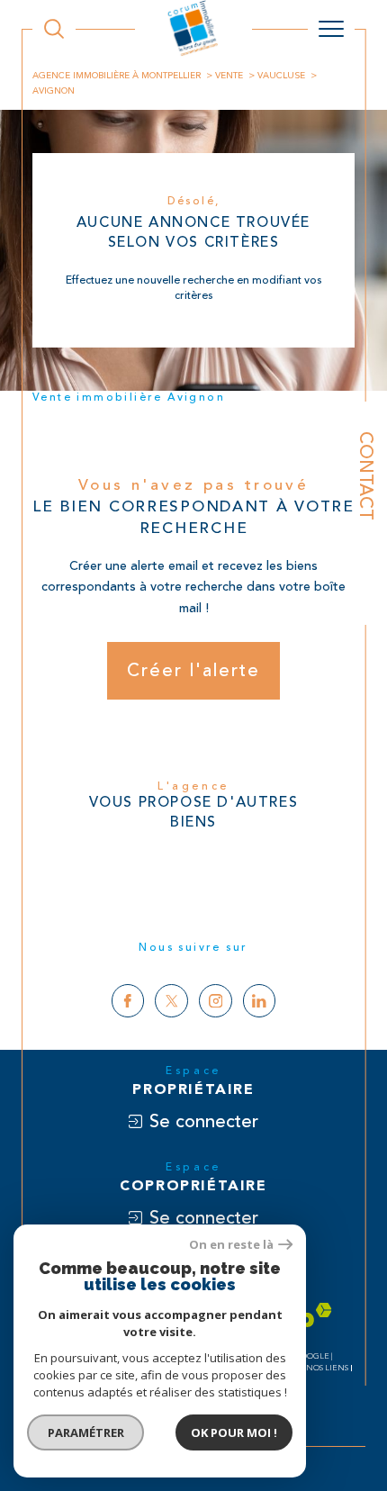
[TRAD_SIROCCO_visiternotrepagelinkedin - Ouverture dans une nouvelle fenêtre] (259, 1000)
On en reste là (231, 1245)
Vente (229, 75)
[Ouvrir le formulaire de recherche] (54, 29)
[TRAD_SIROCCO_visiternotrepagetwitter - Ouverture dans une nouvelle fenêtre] (171, 1000)
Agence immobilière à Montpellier (116, 75)
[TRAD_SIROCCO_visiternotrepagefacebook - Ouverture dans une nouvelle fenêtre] (128, 1000)
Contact (366, 475)
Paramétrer (86, 1432)
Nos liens (327, 1368)
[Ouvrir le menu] (331, 29)
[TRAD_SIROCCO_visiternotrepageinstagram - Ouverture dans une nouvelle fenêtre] (215, 1000)
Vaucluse (281, 75)
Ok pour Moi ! (234, 1432)
